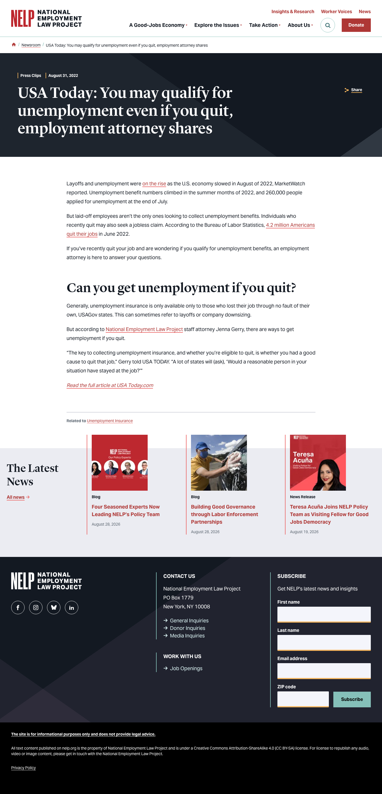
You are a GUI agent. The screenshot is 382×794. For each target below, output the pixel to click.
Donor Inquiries (187, 628)
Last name (288, 630)
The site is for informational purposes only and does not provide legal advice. (83, 734)
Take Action (263, 25)
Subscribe (352, 699)
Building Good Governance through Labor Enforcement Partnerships (224, 514)
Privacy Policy (23, 767)
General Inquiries (189, 620)
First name (288, 602)
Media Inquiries (187, 635)
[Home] (13, 45)
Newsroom (31, 45)
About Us (299, 25)
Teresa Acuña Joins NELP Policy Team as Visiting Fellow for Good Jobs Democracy (329, 514)
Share (356, 89)
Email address (292, 658)
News (365, 12)
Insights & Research (293, 12)
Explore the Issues (216, 25)
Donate (356, 25)
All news (16, 497)
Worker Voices (336, 12)
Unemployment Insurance (110, 420)
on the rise (154, 183)
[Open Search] (327, 25)
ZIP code (286, 687)
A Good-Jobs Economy (157, 25)
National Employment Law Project (144, 329)
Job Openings (186, 668)
